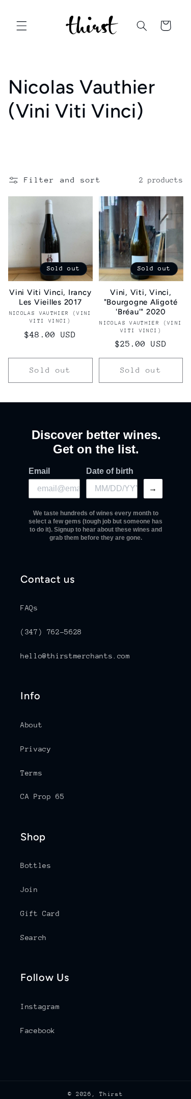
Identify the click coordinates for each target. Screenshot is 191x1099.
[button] (21, 25)
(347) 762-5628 (51, 632)
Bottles (35, 865)
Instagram (40, 1006)
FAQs (29, 608)
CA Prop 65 (42, 796)
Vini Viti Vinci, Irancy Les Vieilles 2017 (50, 297)
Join (29, 889)
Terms (31, 773)
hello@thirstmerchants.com (75, 656)
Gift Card (40, 913)
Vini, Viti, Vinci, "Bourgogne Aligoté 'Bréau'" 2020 (141, 302)
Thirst (111, 1094)
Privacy (35, 749)
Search (33, 937)
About (31, 725)
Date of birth (109, 471)
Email (39, 471)
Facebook (38, 1030)
